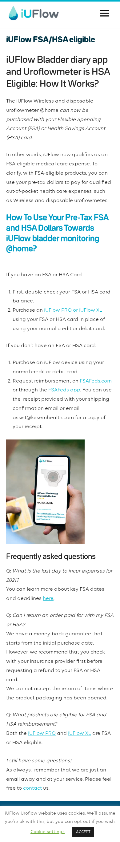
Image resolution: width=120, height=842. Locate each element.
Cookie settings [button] (47, 831)
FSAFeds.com (96, 381)
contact (32, 788)
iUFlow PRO (42, 733)
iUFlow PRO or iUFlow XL (73, 310)
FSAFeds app (64, 390)
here (48, 598)
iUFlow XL (79, 733)
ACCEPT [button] (83, 832)
